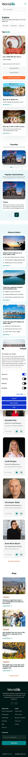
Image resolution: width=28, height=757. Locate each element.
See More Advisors (14, 561)
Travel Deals (5, 25)
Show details (19, 394)
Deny (14, 407)
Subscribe (14, 743)
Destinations (14, 25)
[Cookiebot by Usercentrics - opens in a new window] (20, 349)
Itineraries (21, 25)
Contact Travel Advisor (14, 77)
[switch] (24, 379)
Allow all (14, 398)
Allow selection (14, 403)
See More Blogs (14, 675)
